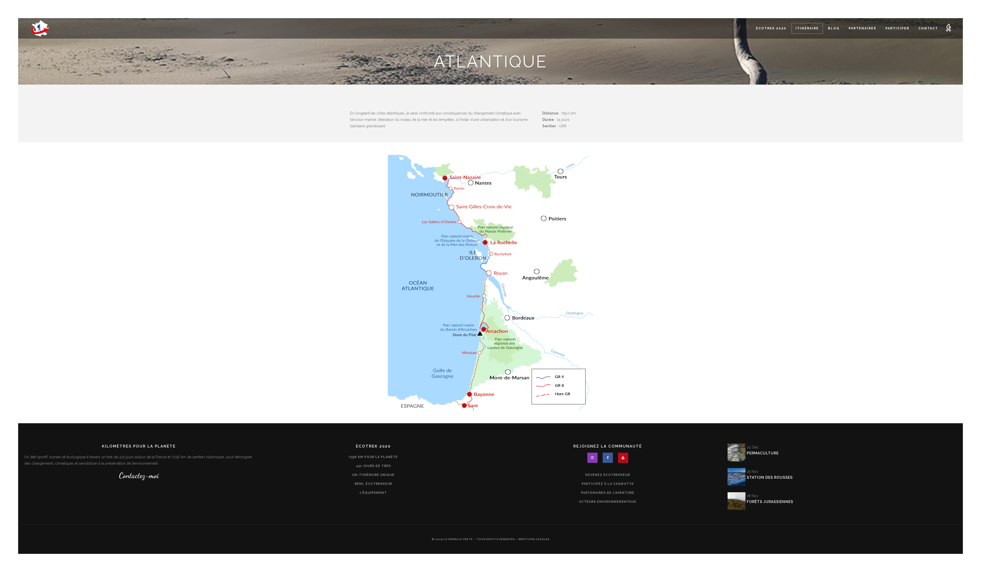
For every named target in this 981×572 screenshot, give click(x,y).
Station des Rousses (770, 477)
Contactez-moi (139, 475)
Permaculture (763, 453)
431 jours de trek (373, 466)
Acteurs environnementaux (607, 502)
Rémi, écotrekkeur (373, 484)
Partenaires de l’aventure (607, 493)
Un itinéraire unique (373, 475)
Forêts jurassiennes (770, 502)
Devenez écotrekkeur (607, 475)
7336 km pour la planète (373, 457)
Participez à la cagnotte (608, 484)
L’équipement (373, 493)
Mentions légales (534, 539)
